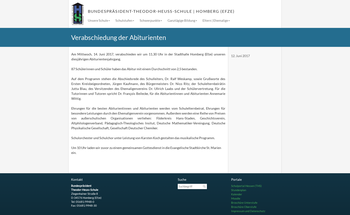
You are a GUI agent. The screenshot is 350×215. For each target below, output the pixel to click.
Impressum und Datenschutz (248, 211)
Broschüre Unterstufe (244, 202)
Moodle (235, 198)
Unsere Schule (98, 20)
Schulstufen (123, 20)
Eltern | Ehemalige (215, 20)
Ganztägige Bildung (181, 20)
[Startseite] (77, 14)
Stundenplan (238, 190)
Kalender (236, 194)
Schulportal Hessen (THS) (246, 185)
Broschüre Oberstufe (243, 206)
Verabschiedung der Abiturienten (118, 37)
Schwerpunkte (150, 20)
